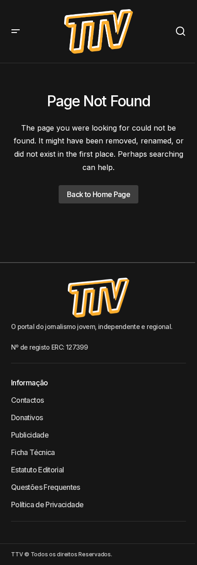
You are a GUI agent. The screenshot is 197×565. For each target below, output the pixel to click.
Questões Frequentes (45, 487)
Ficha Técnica (33, 452)
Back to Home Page (98, 194)
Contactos (27, 400)
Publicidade (30, 434)
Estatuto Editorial (37, 469)
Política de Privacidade (47, 504)
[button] (16, 31)
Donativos (27, 417)
